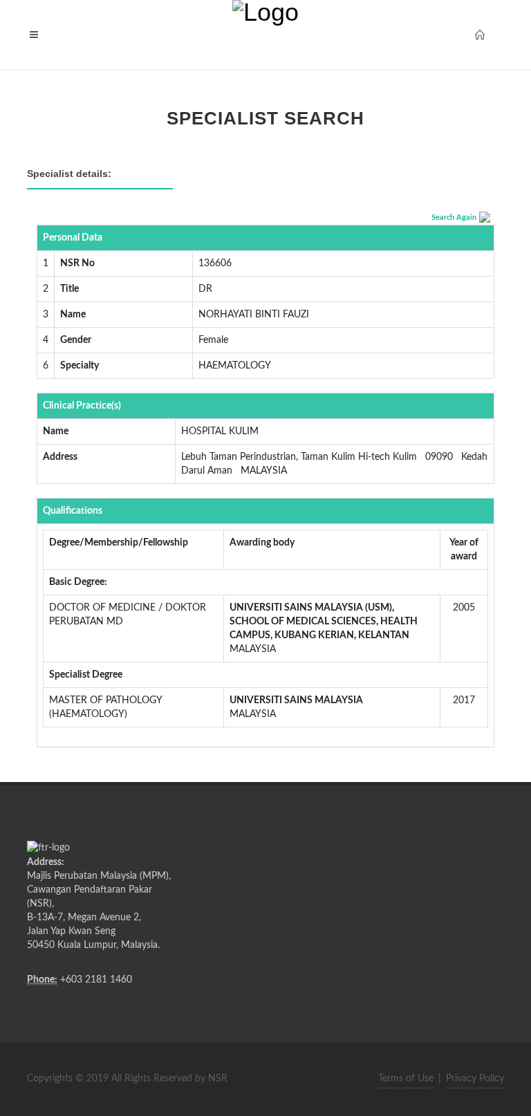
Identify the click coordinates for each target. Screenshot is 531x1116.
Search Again (453, 217)
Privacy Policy (475, 1079)
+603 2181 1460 (96, 980)
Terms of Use (406, 1079)
